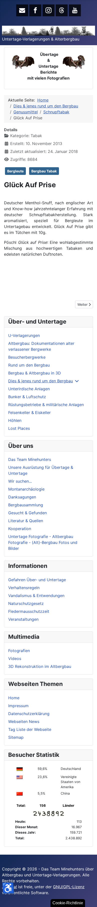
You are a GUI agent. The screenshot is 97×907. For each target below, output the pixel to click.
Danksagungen (22, 497)
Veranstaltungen (23, 619)
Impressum (18, 705)
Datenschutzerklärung (28, 713)
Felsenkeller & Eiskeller (29, 412)
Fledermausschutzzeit (28, 611)
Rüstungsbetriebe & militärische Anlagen (46, 404)
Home (13, 697)
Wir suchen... (20, 481)
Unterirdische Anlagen (29, 388)
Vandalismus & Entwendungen (36, 595)
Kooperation (19, 528)
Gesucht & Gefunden (27, 512)
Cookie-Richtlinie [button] (67, 903)
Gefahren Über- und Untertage (37, 579)
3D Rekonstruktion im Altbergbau (39, 666)
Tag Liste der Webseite (29, 729)
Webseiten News (23, 721)
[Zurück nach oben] (88, 898)
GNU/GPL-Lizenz (69, 886)
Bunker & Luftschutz (27, 396)
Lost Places (19, 428)
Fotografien (19, 650)
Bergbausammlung (25, 504)
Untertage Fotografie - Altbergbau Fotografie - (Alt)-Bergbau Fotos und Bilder (42, 542)
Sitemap (16, 737)
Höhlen (14, 420)
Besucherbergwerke (27, 357)
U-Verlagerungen (24, 335)
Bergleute (15, 171)
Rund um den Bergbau (29, 365)
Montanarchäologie (26, 489)
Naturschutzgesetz (26, 603)
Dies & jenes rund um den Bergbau (40, 380)
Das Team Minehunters (29, 459)
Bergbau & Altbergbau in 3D (34, 373)
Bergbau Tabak (44, 171)
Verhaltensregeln (24, 587)
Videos (14, 658)
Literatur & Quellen (25, 520)
